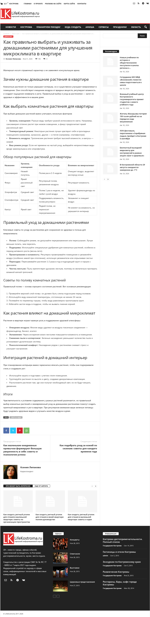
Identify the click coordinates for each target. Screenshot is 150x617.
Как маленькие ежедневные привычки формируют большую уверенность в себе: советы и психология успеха (22, 450)
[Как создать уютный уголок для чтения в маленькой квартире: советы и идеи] (82, 501)
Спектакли (75, 553)
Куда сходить (73, 27)
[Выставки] (60, 571)
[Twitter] (13, 430)
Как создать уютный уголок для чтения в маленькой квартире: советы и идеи (81, 517)
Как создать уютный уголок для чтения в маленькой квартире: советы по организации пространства (16, 518)
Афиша (90, 27)
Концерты (75, 539)
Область (136, 27)
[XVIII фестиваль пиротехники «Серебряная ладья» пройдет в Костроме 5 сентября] (110, 134)
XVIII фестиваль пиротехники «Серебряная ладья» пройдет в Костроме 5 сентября (133, 134)
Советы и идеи (16, 417)
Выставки (74, 567)
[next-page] (95, 486)
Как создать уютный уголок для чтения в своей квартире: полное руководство (50, 517)
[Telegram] (143, 3)
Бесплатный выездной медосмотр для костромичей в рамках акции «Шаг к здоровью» (132, 151)
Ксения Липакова (13, 59)
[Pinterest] (20, 430)
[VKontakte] (147, 3)
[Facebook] (6, 430)
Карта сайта (69, 3)
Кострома (26, 27)
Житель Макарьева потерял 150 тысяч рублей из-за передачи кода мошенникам (133, 117)
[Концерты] (60, 543)
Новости (11, 27)
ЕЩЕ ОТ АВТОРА (41, 486)
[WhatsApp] (26, 430)
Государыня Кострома (112, 545)
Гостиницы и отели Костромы (119, 551)
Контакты (81, 3)
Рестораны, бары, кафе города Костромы (120, 583)
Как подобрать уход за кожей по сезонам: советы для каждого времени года (78, 448)
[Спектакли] (60, 557)
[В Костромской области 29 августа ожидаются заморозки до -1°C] (110, 168)
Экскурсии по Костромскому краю (122, 561)
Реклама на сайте (53, 3)
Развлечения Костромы (116, 571)
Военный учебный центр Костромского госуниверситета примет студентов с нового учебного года (132, 99)
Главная (27, 3)
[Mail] (134, 3)
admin (105, 555)
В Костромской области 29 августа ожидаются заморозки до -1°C (132, 167)
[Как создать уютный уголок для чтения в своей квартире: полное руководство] (50, 501)
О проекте (38, 3)
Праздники (120, 27)
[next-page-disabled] (58, 596)
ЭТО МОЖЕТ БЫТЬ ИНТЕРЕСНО (18, 486)
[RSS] (138, 3)
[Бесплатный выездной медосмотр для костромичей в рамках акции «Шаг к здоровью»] (110, 151)
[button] (145, 27)
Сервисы (104, 27)
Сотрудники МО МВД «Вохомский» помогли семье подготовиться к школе (131, 81)
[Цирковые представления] (60, 586)
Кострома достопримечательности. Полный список (122, 540)
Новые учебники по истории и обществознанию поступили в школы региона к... (129, 62)
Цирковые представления (82, 582)
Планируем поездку (48, 27)
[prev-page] (92, 486)
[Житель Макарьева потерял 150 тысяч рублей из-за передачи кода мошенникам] (110, 117)
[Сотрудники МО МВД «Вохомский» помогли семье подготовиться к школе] (110, 81)
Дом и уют (15, 34)
